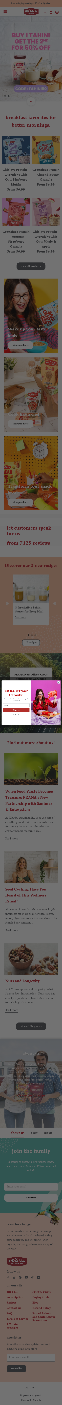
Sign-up (16, 710)
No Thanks (16, 715)
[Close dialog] (58, 682)
